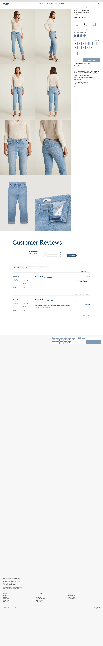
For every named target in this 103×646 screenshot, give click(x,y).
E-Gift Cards (39, 601)
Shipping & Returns (40, 598)
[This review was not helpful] (88, 294)
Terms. (18, 588)
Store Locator (6, 598)
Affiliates (5, 601)
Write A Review (71, 255)
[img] (74, 17)
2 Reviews (83, 17)
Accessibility (71, 598)
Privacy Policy (13, 588)
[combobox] (84, 271)
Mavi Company (6, 600)
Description (76, 68)
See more (15, 290)
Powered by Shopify (16, 607)
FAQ (36, 595)
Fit (74, 86)
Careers (5, 597)
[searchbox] (17, 268)
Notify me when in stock (94, 56)
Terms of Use (71, 597)
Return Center (39, 600)
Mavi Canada (8, 607)
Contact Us (38, 597)
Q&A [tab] (20, 233)
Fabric (75, 89)
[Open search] (92, 3)
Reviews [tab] (15, 234)
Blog (4, 603)
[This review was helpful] (86, 294)
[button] (52, 251)
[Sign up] (98, 584)
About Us (5, 595)
